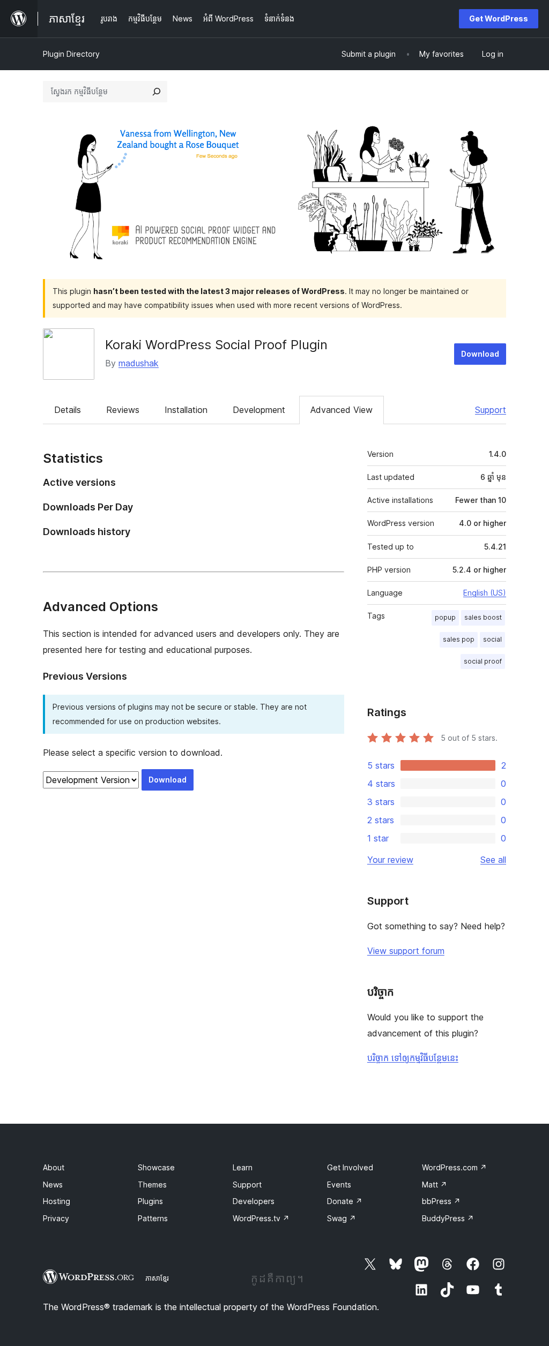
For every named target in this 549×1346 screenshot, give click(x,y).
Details (67, 409)
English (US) (484, 592)
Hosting (56, 1201)
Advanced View (341, 409)
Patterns (153, 1218)
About (53, 1167)
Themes (152, 1184)
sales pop (458, 639)
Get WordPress (498, 18)
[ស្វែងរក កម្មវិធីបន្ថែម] (156, 91)
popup (445, 617)
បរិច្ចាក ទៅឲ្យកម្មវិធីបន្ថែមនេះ (412, 1057)
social (492, 639)
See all (493, 859)
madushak (138, 363)
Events (339, 1184)
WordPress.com (454, 1167)
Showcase (156, 1167)
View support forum (405, 950)
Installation (186, 409)
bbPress (441, 1201)
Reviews (122, 409)
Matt (434, 1184)
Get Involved (350, 1167)
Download (480, 353)
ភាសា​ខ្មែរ (157, 1278)
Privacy (56, 1218)
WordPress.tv (261, 1218)
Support (490, 409)
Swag (341, 1218)
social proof (483, 661)
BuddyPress (448, 1218)
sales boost (483, 617)
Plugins (150, 1201)
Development (259, 409)
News (53, 1184)
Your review (390, 859)
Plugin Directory (71, 53)
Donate (344, 1201)
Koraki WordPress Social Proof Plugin (216, 344)
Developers (253, 1201)
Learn (243, 1167)
